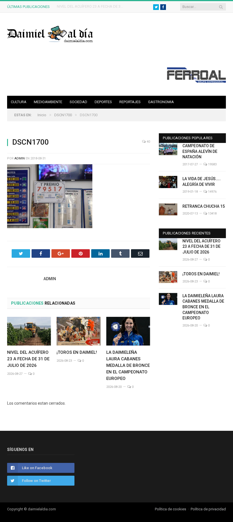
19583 (212, 164)
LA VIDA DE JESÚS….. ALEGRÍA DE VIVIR (201, 181)
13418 (212, 213)
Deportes (103, 102)
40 (148, 142)
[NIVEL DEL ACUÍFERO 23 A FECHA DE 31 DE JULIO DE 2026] (29, 331)
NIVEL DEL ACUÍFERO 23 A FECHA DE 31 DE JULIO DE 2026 (28, 359)
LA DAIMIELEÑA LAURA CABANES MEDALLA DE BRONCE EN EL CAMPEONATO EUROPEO (128, 365)
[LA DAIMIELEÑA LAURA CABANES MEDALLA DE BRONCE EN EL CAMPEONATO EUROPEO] (128, 331)
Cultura (18, 102)
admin (19, 158)
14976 (212, 192)
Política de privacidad (208, 509)
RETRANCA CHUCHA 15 (203, 206)
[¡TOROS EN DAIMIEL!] (78, 331)
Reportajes (130, 102)
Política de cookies (170, 509)
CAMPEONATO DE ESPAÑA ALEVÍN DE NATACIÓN (199, 151)
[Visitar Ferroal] (196, 81)
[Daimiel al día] (50, 33)
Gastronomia (161, 102)
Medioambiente (48, 102)
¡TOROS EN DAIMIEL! (73, 6)
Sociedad (78, 102)
